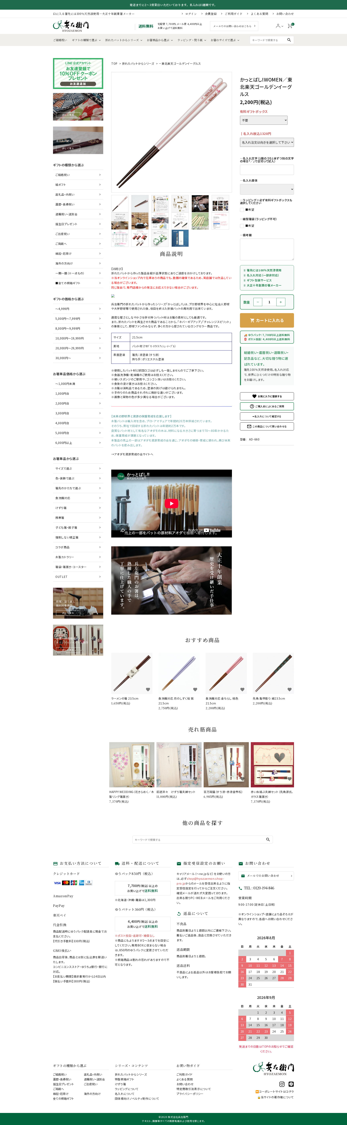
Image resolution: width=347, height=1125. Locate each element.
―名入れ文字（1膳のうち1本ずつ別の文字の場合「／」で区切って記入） (267, 159)
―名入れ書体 (249, 180)
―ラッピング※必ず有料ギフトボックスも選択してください (266, 201)
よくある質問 (259, 13)
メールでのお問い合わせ (260, 876)
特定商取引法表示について (194, 1089)
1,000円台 (62, 393)
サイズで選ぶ (63, 468)
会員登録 (211, 13)
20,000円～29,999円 (69, 348)
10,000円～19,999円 (69, 338)
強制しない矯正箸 (67, 537)
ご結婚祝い (60, 40)
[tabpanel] (171, 132)
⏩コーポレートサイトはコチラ (274, 1091)
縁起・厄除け (63, 253)
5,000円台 (62, 433)
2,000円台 (62, 403)
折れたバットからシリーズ (122, 40)
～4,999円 (62, 309)
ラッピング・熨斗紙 (190, 40)
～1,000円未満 (65, 384)
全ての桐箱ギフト (63, 1098)
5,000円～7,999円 (67, 319)
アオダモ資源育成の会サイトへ (133, 454)
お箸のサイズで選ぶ (223, 40)
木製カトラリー (64, 557)
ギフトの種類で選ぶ (84, 40)
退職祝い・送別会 (66, 214)
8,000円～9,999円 (67, 328)
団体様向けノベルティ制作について (137, 1098)
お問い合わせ (285, 13)
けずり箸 (61, 508)
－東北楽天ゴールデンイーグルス (180, 63)
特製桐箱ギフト (124, 1079)
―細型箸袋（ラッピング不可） (258, 219)
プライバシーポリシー (190, 1094)
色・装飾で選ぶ (64, 478)
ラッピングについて (127, 1089)
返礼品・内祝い (65, 194)
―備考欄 (246, 235)
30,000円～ (63, 358)
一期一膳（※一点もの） (70, 273)
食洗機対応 (62, 498)
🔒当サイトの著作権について (275, 1097)
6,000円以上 (63, 443)
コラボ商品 (62, 547)
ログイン (191, 13)
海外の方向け (64, 263)
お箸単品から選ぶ (158, 40)
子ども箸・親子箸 (66, 527)
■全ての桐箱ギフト (67, 283)
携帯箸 (59, 518)
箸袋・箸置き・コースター (71, 567)
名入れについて (125, 1094)
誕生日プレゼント (66, 224)
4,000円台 (62, 423)
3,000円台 (62, 413)
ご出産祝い (62, 234)
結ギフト (60, 185)
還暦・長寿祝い (65, 204)
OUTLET (61, 577)
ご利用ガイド (233, 13)
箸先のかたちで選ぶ (68, 488)
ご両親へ (61, 244)
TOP (114, 63)
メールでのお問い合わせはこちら (232, 26)
